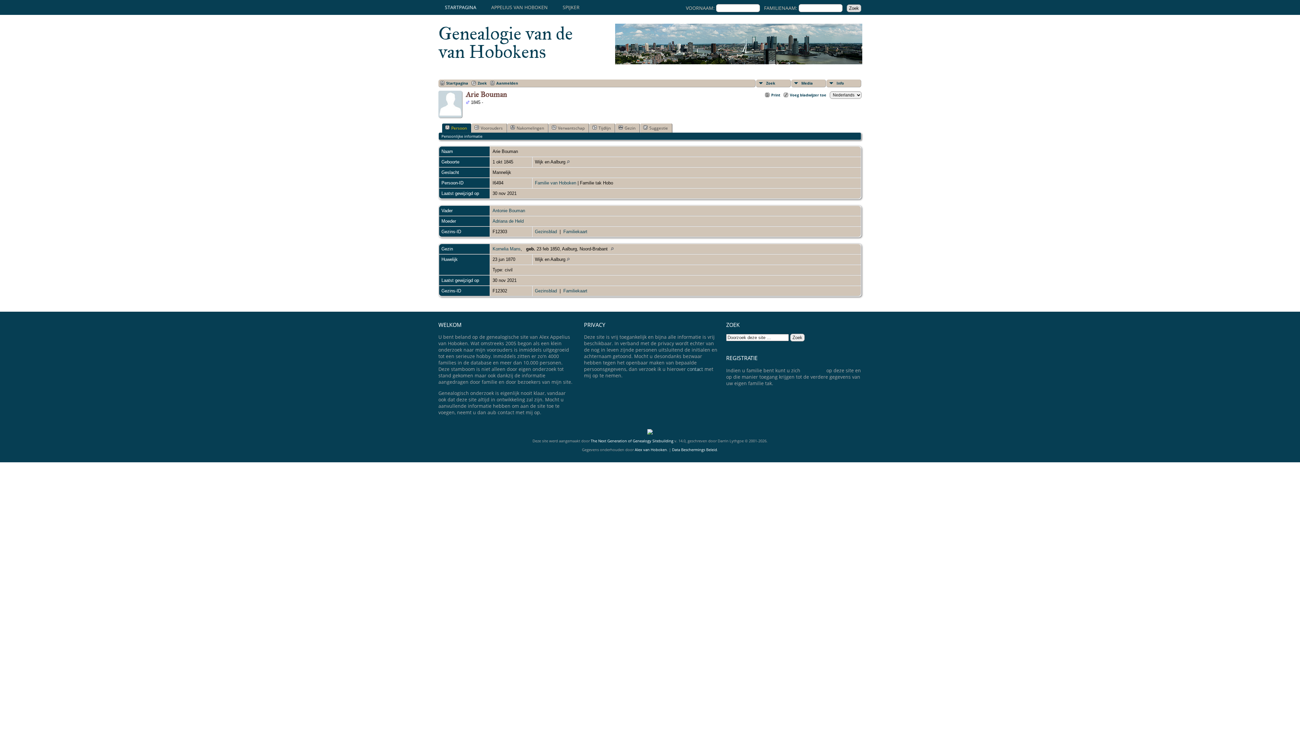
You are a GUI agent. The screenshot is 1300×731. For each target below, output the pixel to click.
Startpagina (460, 7)
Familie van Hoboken (555, 182)
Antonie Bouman (509, 210)
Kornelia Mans (507, 248)
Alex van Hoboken (651, 449)
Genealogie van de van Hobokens (505, 42)
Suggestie (658, 128)
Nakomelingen (530, 128)
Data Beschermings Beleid (694, 449)
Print (775, 94)
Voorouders (492, 128)
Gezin (630, 128)
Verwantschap (571, 128)
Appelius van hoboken (519, 7)
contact (695, 369)
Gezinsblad (546, 231)
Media (807, 83)
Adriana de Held (508, 221)
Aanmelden (507, 83)
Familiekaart (575, 231)
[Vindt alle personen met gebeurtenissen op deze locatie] (568, 161)
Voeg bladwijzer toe (808, 94)
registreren (813, 370)
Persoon (459, 128)
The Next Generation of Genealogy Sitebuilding (632, 440)
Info (840, 83)
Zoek (770, 83)
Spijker (571, 7)
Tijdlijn (605, 128)
